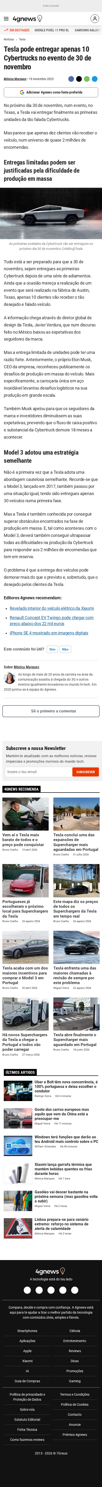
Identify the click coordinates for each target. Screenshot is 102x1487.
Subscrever (85, 772)
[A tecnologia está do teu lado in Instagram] (39, 1290)
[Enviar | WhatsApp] (87, 79)
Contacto (75, 1414)
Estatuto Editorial (27, 1419)
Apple (27, 1351)
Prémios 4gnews (75, 1435)
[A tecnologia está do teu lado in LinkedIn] (74, 1290)
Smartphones (27, 1331)
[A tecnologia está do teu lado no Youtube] (51, 1290)
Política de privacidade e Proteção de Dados (27, 1397)
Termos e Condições (74, 1394)
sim (52, 649)
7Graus (61, 1453)
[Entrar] (95, 18)
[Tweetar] (79, 79)
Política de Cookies (74, 1404)
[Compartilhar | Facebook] (71, 79)
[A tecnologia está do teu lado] (28, 19)
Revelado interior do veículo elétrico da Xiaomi (52, 608)
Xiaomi (27, 1361)
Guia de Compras (27, 1381)
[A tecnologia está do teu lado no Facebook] (27, 1290)
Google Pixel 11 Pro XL (52, 30)
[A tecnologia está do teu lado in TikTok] (62, 1290)
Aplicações (27, 1341)
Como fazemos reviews (27, 1440)
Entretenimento (74, 1341)
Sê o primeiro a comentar (53, 711)
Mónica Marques (15, 79)
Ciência (75, 1331)
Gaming (75, 1381)
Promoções (74, 1371)
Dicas (75, 1361)
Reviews (75, 1351)
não (65, 649)
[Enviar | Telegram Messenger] (94, 79)
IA (27, 1371)
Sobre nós (27, 1409)
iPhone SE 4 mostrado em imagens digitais (49, 633)
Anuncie (75, 1424)
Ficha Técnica (27, 1430)
